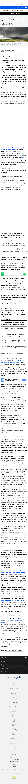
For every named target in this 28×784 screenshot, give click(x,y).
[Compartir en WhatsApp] (17, 88)
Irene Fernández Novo (9, 50)
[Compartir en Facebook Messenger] (23, 88)
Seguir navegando (6, 668)
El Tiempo (14, 650)
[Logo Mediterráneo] (14, 747)
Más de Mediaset (6, 672)
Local (12, 10)
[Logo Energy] (14, 716)
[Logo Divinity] (14, 697)
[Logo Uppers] (14, 725)
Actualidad (4, 657)
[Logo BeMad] (14, 720)
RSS (14, 764)
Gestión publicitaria (14, 763)
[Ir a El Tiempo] (14, 13)
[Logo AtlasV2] (14, 738)
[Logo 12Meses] (14, 734)
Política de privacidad (14, 757)
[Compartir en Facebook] (26, 88)
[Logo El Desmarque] (14, 702)
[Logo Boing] (14, 711)
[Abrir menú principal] (26, 7)
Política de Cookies (14, 761)
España (7, 10)
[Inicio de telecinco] (1, 7)
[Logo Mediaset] (14, 678)
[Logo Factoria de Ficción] (14, 707)
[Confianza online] (14, 779)
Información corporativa (14, 755)
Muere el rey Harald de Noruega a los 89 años (10, 4)
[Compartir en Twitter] (20, 88)
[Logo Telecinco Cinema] (14, 729)
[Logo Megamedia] (14, 773)
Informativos (7, 650)
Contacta (14, 766)
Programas (4, 661)
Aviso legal (14, 754)
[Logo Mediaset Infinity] (14, 684)
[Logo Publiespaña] (14, 743)
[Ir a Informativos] (7, 7)
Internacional (22, 10)
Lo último (3, 10)
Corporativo (4, 665)
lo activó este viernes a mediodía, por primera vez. (13, 600)
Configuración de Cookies (14, 759)
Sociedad (16, 10)
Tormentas (20, 650)
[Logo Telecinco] (14, 688)
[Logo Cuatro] (14, 693)
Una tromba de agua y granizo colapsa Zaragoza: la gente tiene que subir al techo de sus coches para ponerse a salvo (14, 297)
